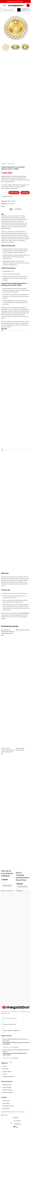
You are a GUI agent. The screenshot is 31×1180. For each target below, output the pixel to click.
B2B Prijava (5, 1069)
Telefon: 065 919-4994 (10, 1024)
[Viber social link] (12, 206)
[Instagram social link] (4, 1)
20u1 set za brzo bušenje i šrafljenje (7, 873)
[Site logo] (15, 5)
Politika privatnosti (7, 1090)
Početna (3, 163)
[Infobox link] (26, 10)
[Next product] (29, 164)
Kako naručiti (6, 1103)
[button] (7, 885)
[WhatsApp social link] (10, 206)
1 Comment (15, 1047)
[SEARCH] (19, 10)
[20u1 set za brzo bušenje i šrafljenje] (8, 688)
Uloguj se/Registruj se (8, 1076)
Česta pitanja (6, 1100)
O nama (5, 1066)
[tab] (11, 209)
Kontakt (5, 1074)
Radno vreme (6, 1108)
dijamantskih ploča (6, 228)
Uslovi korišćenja (7, 1084)
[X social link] (8, 206)
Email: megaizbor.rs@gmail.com (12, 1030)
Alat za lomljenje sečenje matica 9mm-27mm (22, 876)
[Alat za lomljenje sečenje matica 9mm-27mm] (23, 688)
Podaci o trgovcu (7, 1071)
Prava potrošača (7, 1087)
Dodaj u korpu (14, 192)
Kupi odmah (25, 192)
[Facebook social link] (2, 1)
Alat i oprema (10, 163)
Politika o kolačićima (8, 1092)
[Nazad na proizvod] (27, 164)
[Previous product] (25, 164)
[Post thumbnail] (16, 1040)
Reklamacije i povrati (8, 1106)
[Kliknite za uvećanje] (4, 39)
